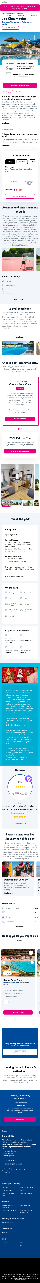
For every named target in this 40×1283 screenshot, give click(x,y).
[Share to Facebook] (9, 91)
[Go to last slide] (3, 48)
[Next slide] (36, 48)
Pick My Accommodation (20, 451)
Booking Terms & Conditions (7, 1206)
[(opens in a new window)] (3, 1169)
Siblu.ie (22, 1243)
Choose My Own (20, 419)
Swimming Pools (7, 1190)
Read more (6, 123)
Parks (3, 14)
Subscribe (20, 1119)
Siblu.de (22, 1246)
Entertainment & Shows (27, 1187)
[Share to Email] (13, 91)
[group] (18, 259)
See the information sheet (14, 576)
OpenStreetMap (14, 1219)
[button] (21, 615)
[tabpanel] (20, 675)
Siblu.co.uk (5, 1243)
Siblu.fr (4, 1246)
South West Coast (11, 14)
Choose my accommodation (20, 85)
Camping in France (26, 1193)
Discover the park (18, 1012)
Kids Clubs (5, 1187)
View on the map (10, 28)
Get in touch (5, 1232)
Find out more (20, 1052)
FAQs (21, 1190)
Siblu (22, 102)
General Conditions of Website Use (27, 1211)
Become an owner (7, 1222)
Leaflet (6, 1219)
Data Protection (25, 1205)
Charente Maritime (21, 14)
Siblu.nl (4, 1249)
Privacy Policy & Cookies (9, 1210)
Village (10, 162)
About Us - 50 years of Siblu (8, 1194)
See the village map (20, 196)
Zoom (29, 352)
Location (22, 162)
